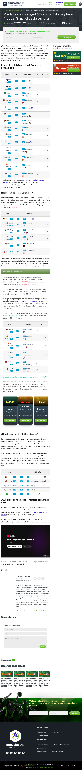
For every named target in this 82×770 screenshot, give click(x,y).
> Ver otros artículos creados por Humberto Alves (31, 611)
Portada (6, 10)
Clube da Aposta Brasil (42, 754)
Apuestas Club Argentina (57, 751)
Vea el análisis (65, 60)
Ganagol (16, 10)
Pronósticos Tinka (55, 732)
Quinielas (11, 10)
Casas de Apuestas (70, 4)
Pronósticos (58, 4)
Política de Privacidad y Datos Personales (43, 767)
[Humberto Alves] (9, 23)
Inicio (39, 4)
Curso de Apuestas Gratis (43, 744)
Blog (44, 4)
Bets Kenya (54, 754)
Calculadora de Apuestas (43, 742)
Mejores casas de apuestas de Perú (61, 744)
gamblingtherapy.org (29, 765)
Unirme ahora (67, 37)
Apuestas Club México (42, 751)
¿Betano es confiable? (67, 73)
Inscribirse (75, 713)
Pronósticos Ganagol (42, 732)
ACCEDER (73, 57)
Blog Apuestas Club (42, 729)
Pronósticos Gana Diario (43, 735)
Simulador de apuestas (58, 742)
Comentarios (67, 23)
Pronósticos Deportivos (56, 729)
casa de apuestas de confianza (26, 301)
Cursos (50, 4)
